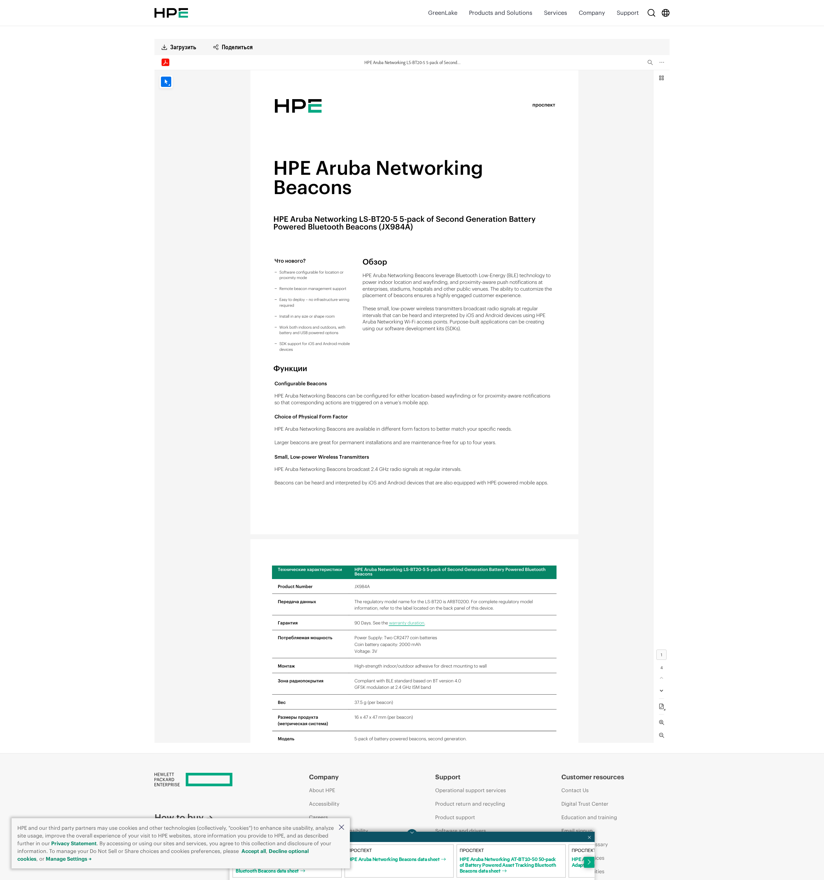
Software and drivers (460, 831)
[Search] (651, 13)
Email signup (577, 831)
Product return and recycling (470, 803)
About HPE (322, 790)
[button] (341, 828)
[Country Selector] (666, 13)
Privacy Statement (74, 843)
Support (628, 12)
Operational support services (470, 790)
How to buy (178, 817)
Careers (318, 817)
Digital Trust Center (584, 803)
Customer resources (592, 777)
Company (592, 12)
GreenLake (442, 12)
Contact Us (575, 790)
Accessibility (324, 803)
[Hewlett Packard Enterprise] (171, 13)
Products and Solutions (500, 12)
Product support (455, 817)
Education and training (589, 817)
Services (555, 12)
